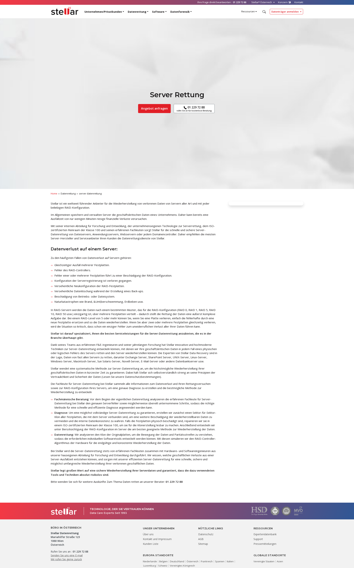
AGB (201, 539)
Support (258, 539)
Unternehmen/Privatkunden (103, 11)
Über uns (148, 534)
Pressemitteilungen (265, 544)
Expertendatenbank (265, 534)
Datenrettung (137, 11)
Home (54, 193)
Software (158, 11)
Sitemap (203, 544)
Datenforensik (180, 11)
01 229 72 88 (194, 108)
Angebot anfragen (154, 108)
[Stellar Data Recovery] (65, 11)
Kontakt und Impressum (157, 539)
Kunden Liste (150, 544)
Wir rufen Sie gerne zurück (66, 559)
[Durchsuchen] (264, 12)
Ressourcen (248, 11)
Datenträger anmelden (285, 11)
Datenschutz (205, 534)
